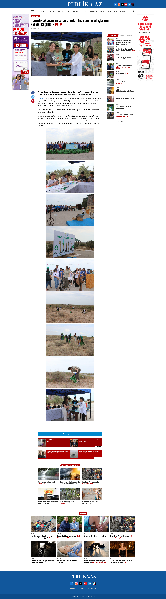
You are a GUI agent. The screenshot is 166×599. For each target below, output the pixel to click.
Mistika (109, 11)
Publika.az (41, 98)
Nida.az (43, 11)
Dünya (67, 11)
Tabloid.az (84, 11)
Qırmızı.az (60, 11)
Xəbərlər (81, 589)
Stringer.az (75, 11)
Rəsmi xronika (51, 11)
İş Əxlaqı (93, 589)
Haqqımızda (73, 589)
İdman (115, 11)
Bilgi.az (102, 11)
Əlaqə (87, 589)
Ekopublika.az (93, 11)
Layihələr (122, 11)
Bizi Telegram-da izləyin (70, 434)
